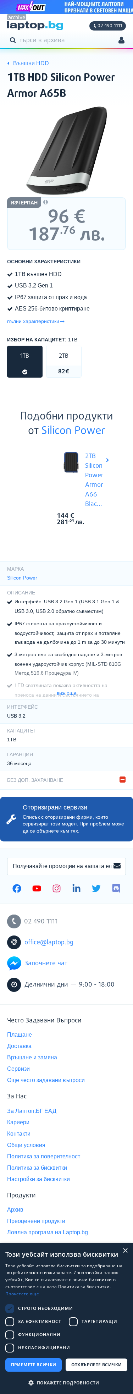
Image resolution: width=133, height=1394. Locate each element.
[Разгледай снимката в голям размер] (66, 151)
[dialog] (66, 1318)
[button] (66, 1382)
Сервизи (18, 1069)
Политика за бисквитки (37, 1168)
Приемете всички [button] (33, 1365)
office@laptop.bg (48, 943)
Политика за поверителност (43, 1156)
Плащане (19, 1035)
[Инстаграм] (56, 889)
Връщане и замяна (32, 1057)
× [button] (125, 1250)
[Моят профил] (121, 41)
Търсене (14, 39)
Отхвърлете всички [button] (96, 1365)
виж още (67, 693)
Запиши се (117, 866)
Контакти (19, 1134)
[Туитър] (96, 889)
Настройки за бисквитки (38, 1179)
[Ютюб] (36, 889)
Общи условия (26, 1145)
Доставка (19, 1046)
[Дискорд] (116, 889)
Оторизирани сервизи (55, 807)
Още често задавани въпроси (46, 1080)
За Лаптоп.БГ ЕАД (31, 1111)
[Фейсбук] (16, 889)
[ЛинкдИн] (76, 889)
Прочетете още (22, 1294)
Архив (15, 1210)
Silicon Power (73, 431)
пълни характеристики (33, 321)
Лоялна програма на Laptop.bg (47, 1232)
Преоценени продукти (36, 1221)
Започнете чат (45, 963)
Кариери (18, 1122)
